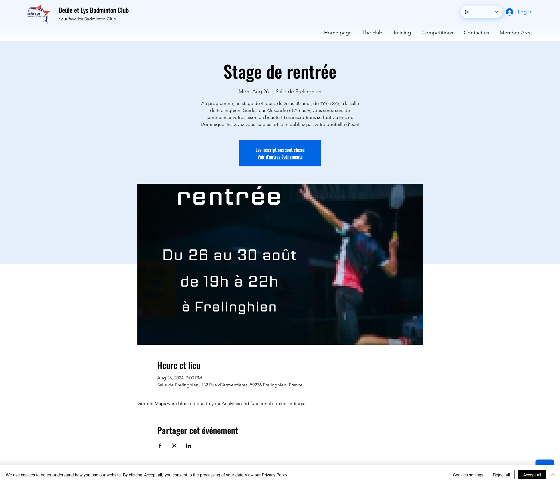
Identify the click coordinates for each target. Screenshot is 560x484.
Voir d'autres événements (280, 156)
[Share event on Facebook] (160, 445)
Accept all (532, 475)
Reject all (501, 475)
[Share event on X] (174, 445)
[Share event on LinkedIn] (188, 445)
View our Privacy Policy (266, 475)
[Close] (553, 474)
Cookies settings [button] (468, 475)
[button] (372, 30)
